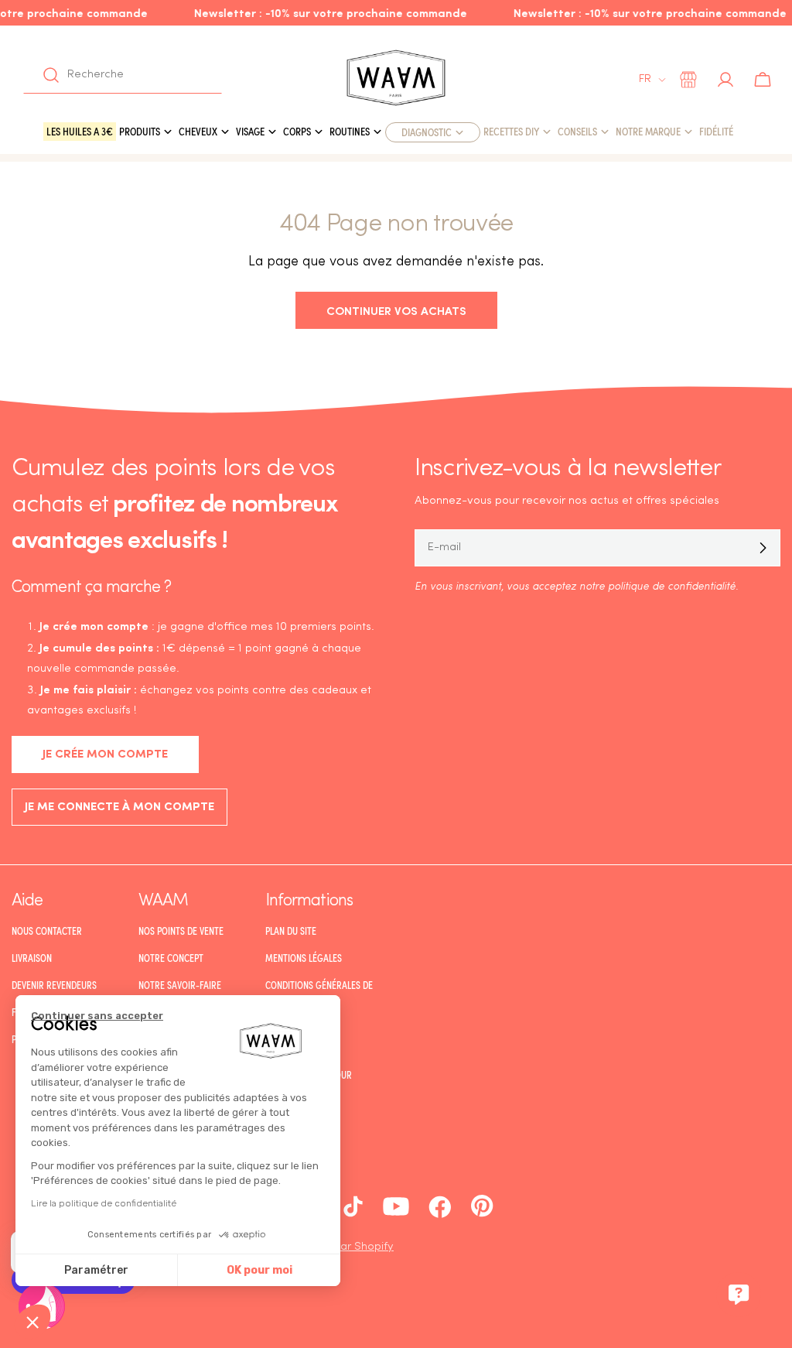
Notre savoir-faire (179, 985)
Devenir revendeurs (54, 985)
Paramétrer (96, 1270)
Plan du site (290, 931)
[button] (32, 1321)
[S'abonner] (762, 548)
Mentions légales (303, 958)
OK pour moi (259, 1270)
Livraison (32, 958)
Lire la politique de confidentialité (103, 1203)
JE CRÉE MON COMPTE (105, 755)
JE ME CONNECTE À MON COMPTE (119, 807)
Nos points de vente (181, 931)
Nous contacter (47, 931)
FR (645, 79)
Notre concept (170, 958)
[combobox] (122, 75)
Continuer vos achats (396, 310)
